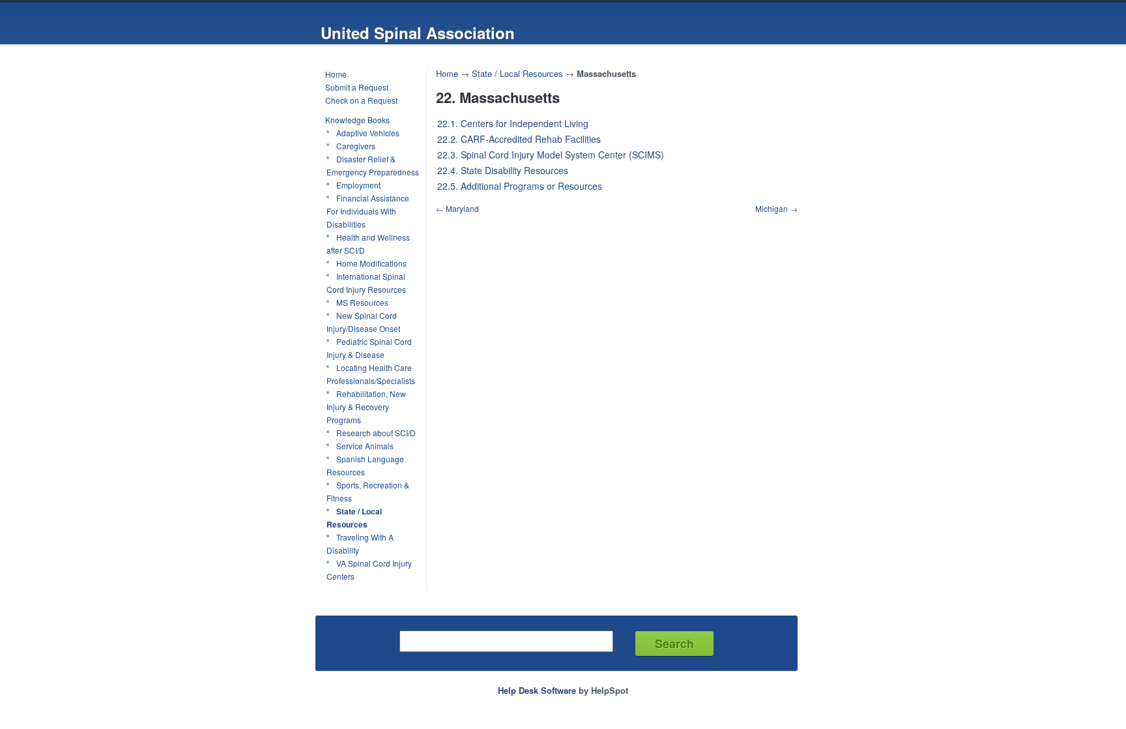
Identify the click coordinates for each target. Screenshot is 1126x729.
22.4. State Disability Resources (502, 170)
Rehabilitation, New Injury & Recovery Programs (366, 406)
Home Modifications (371, 263)
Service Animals (365, 445)
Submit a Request (356, 87)
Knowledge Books (357, 119)
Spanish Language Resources (365, 465)
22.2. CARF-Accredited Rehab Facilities (519, 138)
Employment (358, 184)
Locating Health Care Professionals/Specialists (370, 374)
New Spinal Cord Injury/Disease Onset (363, 322)
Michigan (771, 208)
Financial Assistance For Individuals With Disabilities (367, 211)
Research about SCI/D (376, 432)
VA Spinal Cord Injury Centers (369, 570)
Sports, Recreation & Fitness (367, 491)
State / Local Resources (354, 517)
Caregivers (355, 145)
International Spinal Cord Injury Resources (366, 283)
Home (336, 74)
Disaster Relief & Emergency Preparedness (372, 165)
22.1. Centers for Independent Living (512, 123)
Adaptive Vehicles (367, 132)
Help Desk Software (537, 690)
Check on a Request (361, 100)
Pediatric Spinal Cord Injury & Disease (369, 348)
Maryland (462, 208)
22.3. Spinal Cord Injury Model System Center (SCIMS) (550, 154)
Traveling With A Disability (360, 543)
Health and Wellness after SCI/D (368, 243)
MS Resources (362, 302)
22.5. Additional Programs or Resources (519, 185)
